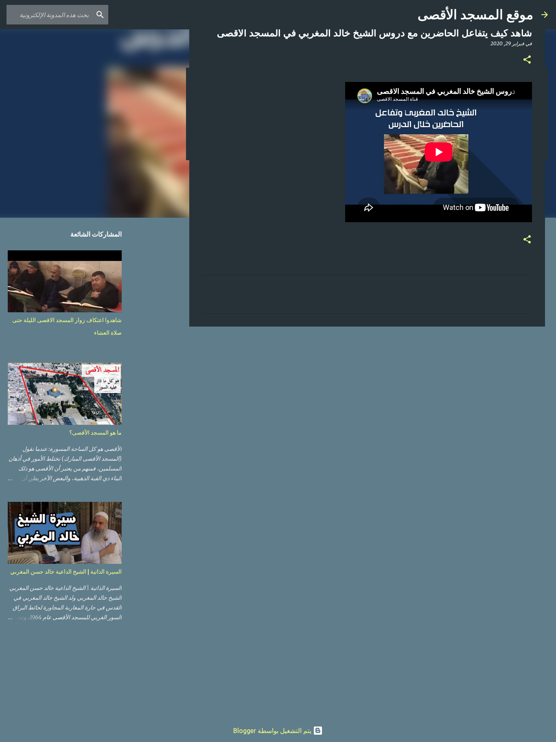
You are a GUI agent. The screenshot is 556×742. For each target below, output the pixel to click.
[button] (527, 60)
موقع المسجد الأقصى (475, 15)
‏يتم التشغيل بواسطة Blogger (273, 730)
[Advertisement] (367, 396)
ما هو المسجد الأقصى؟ (95, 432)
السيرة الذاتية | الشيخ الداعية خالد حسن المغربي (66, 571)
